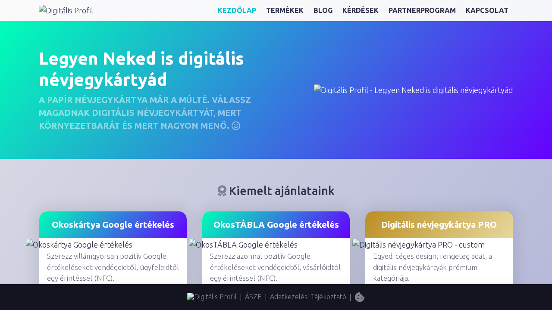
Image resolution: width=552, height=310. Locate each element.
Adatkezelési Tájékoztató (308, 297)
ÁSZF (253, 297)
